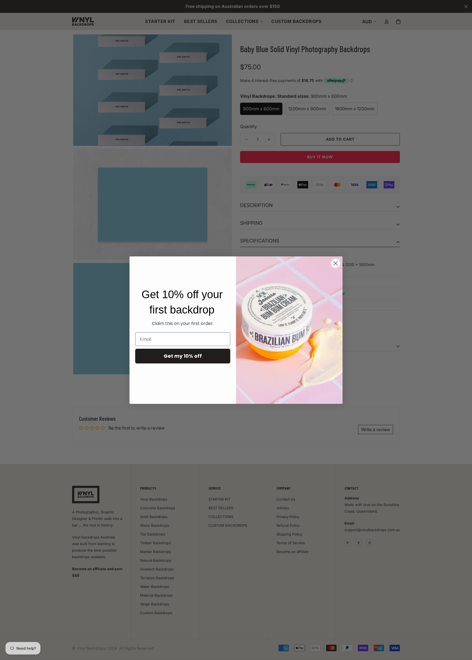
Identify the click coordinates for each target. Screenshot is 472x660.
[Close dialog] (335, 263)
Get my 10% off (183, 356)
